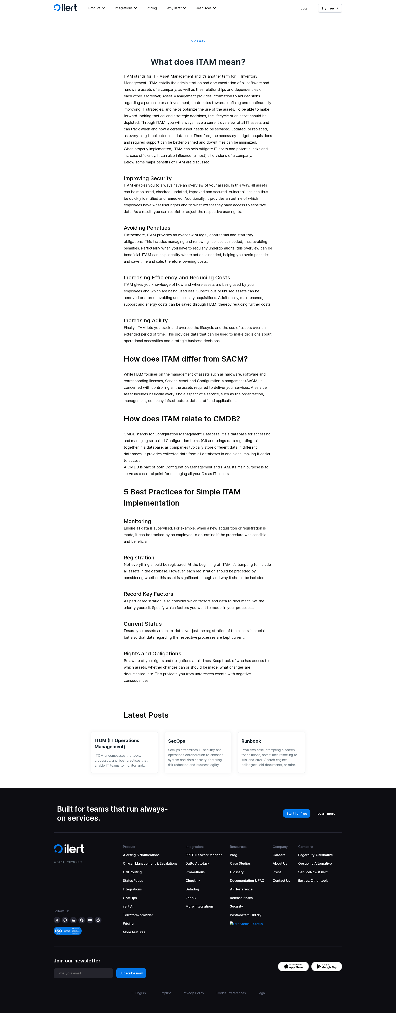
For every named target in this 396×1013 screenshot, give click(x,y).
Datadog (192, 889)
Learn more (326, 813)
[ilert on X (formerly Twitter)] (57, 920)
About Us (280, 863)
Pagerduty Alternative (315, 855)
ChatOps (130, 898)
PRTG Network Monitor (204, 855)
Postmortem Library (245, 915)
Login (305, 8)
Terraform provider (138, 915)
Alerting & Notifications (141, 855)
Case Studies (240, 863)
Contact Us (281, 880)
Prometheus (195, 872)
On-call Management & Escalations (150, 863)
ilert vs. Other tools (313, 880)
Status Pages (133, 880)
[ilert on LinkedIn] (73, 920)
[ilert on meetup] (98, 920)
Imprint (166, 993)
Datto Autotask (197, 863)
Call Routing (132, 872)
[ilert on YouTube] (90, 920)
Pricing (152, 8)
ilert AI (128, 906)
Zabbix (191, 898)
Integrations (132, 889)
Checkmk (193, 880)
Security (236, 906)
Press (277, 872)
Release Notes (241, 898)
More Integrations (199, 906)
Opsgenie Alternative (315, 863)
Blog (233, 855)
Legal (261, 993)
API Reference (241, 889)
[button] (96, 8)
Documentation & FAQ (247, 880)
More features (134, 932)
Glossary (237, 872)
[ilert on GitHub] (65, 920)
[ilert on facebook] (81, 920)
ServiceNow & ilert (313, 872)
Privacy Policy (193, 993)
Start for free (296, 813)
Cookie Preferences (231, 993)
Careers (279, 855)
